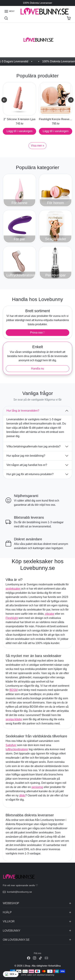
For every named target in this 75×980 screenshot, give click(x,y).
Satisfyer (11, 745)
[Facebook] (29, 958)
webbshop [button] (11, 903)
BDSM (13, 689)
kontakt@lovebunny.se (19, 891)
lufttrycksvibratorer (17, 749)
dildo (22, 795)
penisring (37, 787)
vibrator (49, 613)
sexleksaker (13, 588)
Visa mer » (37, 145)
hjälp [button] (7, 912)
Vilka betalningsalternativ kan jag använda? (33, 446)
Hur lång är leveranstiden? (22, 410)
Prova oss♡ (37, 332)
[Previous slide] (4, 100)
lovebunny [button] (11, 930)
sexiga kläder (14, 719)
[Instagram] (35, 958)
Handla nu (37, 368)
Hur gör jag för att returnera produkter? (30, 474)
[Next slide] (71, 100)
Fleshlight (12, 617)
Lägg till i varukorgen (19, 131)
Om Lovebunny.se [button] (16, 939)
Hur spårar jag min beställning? (25, 455)
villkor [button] (9, 921)
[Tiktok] (40, 958)
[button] (9, 11)
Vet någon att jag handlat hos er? (26, 464)
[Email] (46, 958)
